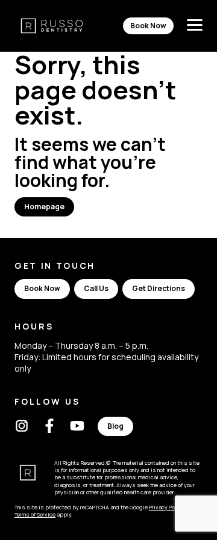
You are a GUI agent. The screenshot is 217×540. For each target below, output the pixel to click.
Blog (115, 426)
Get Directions (158, 288)
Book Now (148, 25)
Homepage (44, 206)
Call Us (96, 288)
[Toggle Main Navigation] (195, 25)
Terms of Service (34, 514)
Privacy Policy (166, 507)
